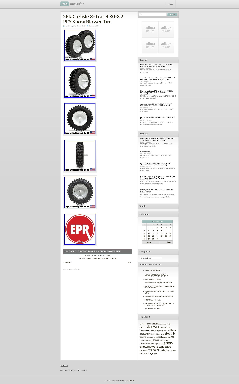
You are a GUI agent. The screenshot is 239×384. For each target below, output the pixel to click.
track (170, 350)
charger (158, 331)
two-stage (148, 354)
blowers (163, 327)
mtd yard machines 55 (154, 270)
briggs (168, 327)
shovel (143, 344)
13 (170, 230)
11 (161, 230)
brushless (144, 331)
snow (106, 258)
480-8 (90, 258)
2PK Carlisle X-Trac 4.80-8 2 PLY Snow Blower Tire (93, 19)
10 (157, 230)
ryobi (168, 340)
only (150, 340)
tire (110, 258)
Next (130, 262)
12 (166, 230)
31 (157, 239)
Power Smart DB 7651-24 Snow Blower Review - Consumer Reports (159, 304)
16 (153, 233)
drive (162, 334)
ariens (155, 324)
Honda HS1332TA (146, 152)
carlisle (107, 255)
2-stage (143, 324)
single (150, 344)
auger (168, 324)
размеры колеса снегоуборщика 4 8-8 (159, 296)
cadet (152, 331)
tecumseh (144, 350)
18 (161, 233)
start (168, 347)
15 (149, 233)
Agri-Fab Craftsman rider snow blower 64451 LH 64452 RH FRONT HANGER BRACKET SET (157, 78)
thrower (153, 350)
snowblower (148, 347)
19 (166, 233)
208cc (149, 324)
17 (157, 233)
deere (152, 334)
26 (166, 236)
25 (162, 236)
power (156, 340)
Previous (67, 262)
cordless (170, 330)
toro (165, 350)
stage (160, 347)
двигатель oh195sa (153, 309)
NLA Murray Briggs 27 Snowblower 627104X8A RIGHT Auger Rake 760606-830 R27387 (156, 92)
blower (95, 258)
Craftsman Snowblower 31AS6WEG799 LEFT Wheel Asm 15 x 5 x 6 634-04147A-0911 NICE (156, 105)
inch (172, 337)
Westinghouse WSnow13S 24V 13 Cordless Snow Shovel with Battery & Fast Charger (157, 139)
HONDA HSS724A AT (153, 279)
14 (144, 233)
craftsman (145, 334)
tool (161, 350)
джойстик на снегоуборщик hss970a (159, 283)
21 (144, 236)
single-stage (158, 344)
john (142, 340)
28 (144, 239)
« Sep (149, 242)
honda (158, 337)
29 (149, 239)
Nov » (169, 242)
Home (171, 4)
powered (163, 340)
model (146, 340)
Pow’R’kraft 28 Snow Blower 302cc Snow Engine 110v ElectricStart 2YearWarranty (157, 177)
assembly (162, 324)
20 (170, 233)
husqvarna (165, 337)
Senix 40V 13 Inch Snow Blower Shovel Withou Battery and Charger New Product (156, 65)
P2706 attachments (153, 300)
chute (163, 330)
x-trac (114, 258)
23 (153, 236)
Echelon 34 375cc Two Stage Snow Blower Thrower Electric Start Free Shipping (155, 164)
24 (157, 236)
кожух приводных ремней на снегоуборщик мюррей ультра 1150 (157, 275)
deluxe (158, 334)
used (155, 354)
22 (149, 236)
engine (143, 337)
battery (144, 327)
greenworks (151, 337)
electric (170, 333)
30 (153, 239)
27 (170, 236)
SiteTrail (132, 381)
